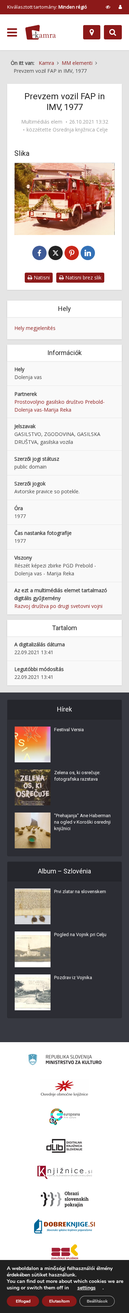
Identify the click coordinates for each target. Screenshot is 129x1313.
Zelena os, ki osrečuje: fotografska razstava (77, 776)
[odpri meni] (12, 32)
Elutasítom (59, 1301)
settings (86, 1288)
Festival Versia (69, 729)
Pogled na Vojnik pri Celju (80, 934)
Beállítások (97, 1301)
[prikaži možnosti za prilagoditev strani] (108, 7)
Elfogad (23, 1301)
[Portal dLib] (64, 1146)
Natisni (41, 277)
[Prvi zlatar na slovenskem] (33, 906)
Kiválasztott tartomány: (47, 7)
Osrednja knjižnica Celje (80, 129)
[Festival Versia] (33, 744)
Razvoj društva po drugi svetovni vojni (58, 606)
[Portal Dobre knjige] (64, 1226)
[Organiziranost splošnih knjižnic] (64, 1088)
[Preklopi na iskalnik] (113, 32)
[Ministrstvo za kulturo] (65, 1060)
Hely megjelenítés (35, 328)
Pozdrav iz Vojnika (73, 977)
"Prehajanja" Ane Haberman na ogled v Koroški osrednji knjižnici (82, 822)
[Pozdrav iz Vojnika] (33, 992)
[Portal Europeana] (64, 1117)
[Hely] (91, 32)
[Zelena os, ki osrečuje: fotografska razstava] (33, 787)
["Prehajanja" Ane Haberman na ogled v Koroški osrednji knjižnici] (33, 830)
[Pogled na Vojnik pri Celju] (33, 949)
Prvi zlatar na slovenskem (80, 891)
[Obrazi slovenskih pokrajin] (64, 1199)
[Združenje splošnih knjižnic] (64, 1253)
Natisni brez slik (82, 277)
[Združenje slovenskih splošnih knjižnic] (64, 1172)
